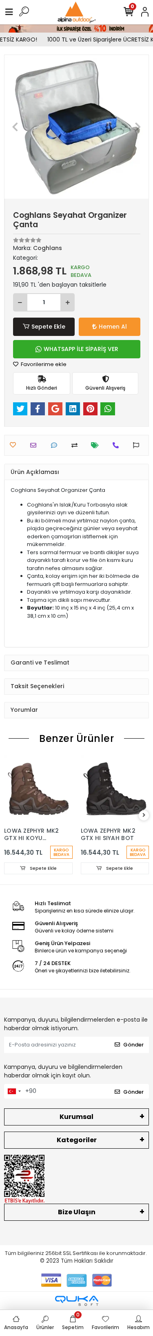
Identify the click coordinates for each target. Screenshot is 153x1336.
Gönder (133, 1045)
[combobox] (13, 1091)
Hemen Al (113, 326)
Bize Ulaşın (76, 1212)
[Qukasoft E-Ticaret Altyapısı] (76, 1301)
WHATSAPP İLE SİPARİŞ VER (81, 349)
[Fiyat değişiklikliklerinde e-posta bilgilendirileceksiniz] (97, 445)
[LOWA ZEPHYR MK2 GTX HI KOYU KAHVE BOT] (38, 789)
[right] (144, 815)
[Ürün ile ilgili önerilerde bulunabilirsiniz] (138, 445)
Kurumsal (76, 1116)
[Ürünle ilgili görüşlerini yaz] (56, 445)
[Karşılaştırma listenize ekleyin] (76, 445)
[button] (15, 127)
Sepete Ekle (48, 326)
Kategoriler (77, 1140)
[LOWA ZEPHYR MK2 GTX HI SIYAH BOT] (115, 789)
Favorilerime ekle (43, 364)
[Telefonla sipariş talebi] (118, 445)
